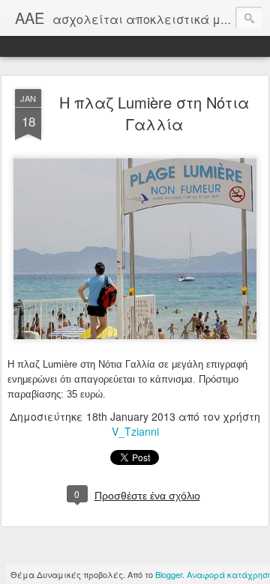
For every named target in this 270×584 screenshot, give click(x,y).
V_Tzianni (135, 431)
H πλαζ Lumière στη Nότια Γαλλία (154, 113)
